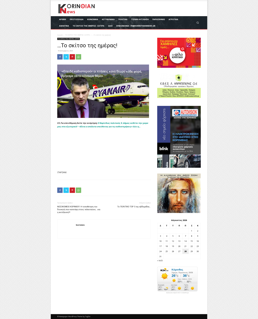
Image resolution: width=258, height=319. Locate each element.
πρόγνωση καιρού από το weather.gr (177, 292)
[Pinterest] (72, 57)
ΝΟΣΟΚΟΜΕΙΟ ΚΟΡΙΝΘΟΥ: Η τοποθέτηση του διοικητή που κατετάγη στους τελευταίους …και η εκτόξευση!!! (78, 209)
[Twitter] (66, 57)
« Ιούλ (160, 260)
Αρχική (60, 35)
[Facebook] (60, 57)
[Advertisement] (104, 151)
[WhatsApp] (78, 57)
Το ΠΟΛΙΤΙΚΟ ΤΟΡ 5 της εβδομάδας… (134, 206)
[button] (197, 23)
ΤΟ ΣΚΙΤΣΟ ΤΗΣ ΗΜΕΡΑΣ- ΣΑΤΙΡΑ (77, 35)
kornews (80, 224)
